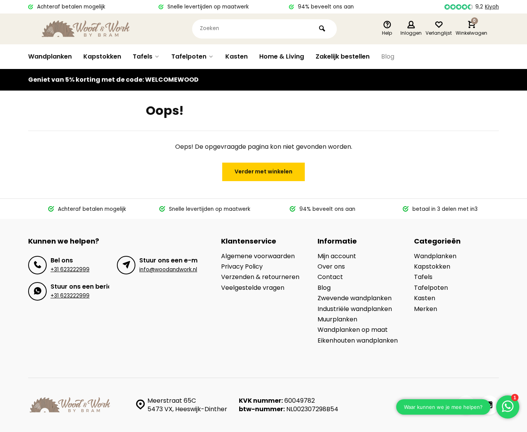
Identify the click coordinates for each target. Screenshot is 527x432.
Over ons (331, 266)
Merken (425, 309)
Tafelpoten (188, 56)
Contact (330, 277)
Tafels (142, 56)
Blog (387, 56)
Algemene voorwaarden (258, 256)
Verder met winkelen (263, 171)
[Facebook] (466, 405)
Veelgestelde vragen (252, 288)
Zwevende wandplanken (355, 298)
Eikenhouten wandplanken (358, 340)
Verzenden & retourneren (260, 277)
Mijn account (337, 256)
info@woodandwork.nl (168, 269)
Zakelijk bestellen (343, 56)
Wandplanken (50, 56)
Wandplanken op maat (353, 330)
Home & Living (281, 56)
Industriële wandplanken (355, 309)
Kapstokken (102, 56)
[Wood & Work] (86, 28)
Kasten (236, 56)
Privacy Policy (242, 266)
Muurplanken (337, 319)
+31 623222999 (70, 269)
